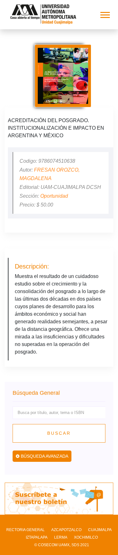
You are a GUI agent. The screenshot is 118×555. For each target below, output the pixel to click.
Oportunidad (54, 196)
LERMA (60, 537)
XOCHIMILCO (86, 537)
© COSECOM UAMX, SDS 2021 (61, 545)
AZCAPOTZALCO (66, 530)
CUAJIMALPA (100, 530)
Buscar (59, 433)
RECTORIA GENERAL (25, 530)
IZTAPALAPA (37, 537)
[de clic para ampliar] (63, 75)
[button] (104, 13)
